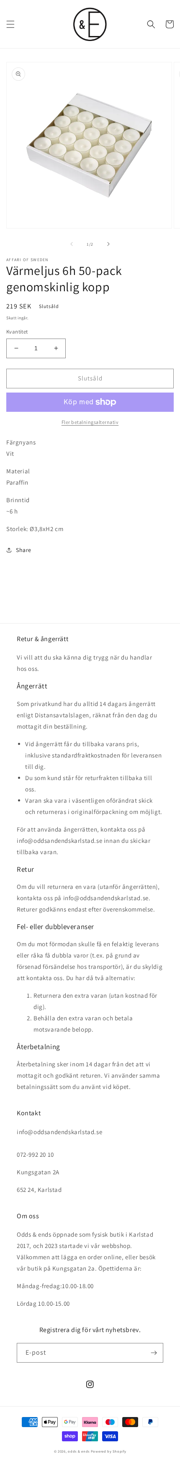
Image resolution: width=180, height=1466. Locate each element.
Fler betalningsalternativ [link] (90, 422)
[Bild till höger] (108, 244)
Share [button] (23, 550)
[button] (10, 24)
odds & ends (79, 1451)
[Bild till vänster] (71, 244)
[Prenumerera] (153, 1353)
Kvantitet (17, 331)
